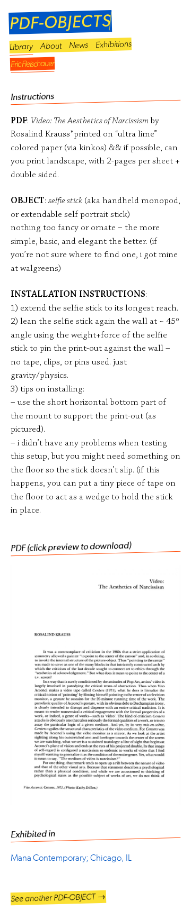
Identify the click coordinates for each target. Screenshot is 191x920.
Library (21, 46)
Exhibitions (114, 43)
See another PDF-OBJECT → (58, 897)
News (78, 45)
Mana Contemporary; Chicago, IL (71, 857)
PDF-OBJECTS (60, 22)
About (51, 45)
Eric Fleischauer (32, 63)
